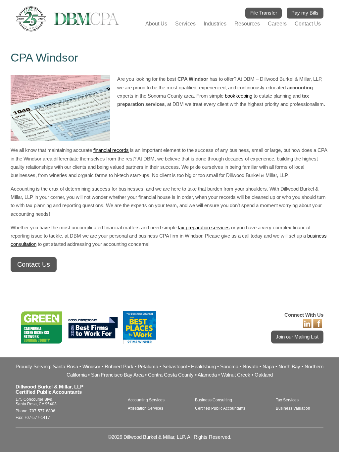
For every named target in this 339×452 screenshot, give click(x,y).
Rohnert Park (119, 366)
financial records (111, 150)
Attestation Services (145, 408)
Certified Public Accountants (220, 408)
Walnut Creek (235, 375)
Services (185, 23)
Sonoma (229, 366)
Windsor (91, 366)
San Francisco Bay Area (117, 375)
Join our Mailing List (297, 336)
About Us (156, 23)
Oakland (264, 375)
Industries (215, 23)
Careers (277, 23)
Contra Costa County (171, 375)
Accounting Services (146, 400)
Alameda (207, 375)
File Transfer (263, 13)
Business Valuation (293, 408)
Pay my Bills (304, 13)
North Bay (289, 366)
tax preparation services (204, 227)
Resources (247, 23)
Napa (268, 366)
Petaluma (148, 366)
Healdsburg (203, 366)
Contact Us (308, 23)
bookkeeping (238, 96)
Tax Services (287, 400)
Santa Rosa (65, 366)
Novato (250, 366)
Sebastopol (175, 366)
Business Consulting (213, 400)
